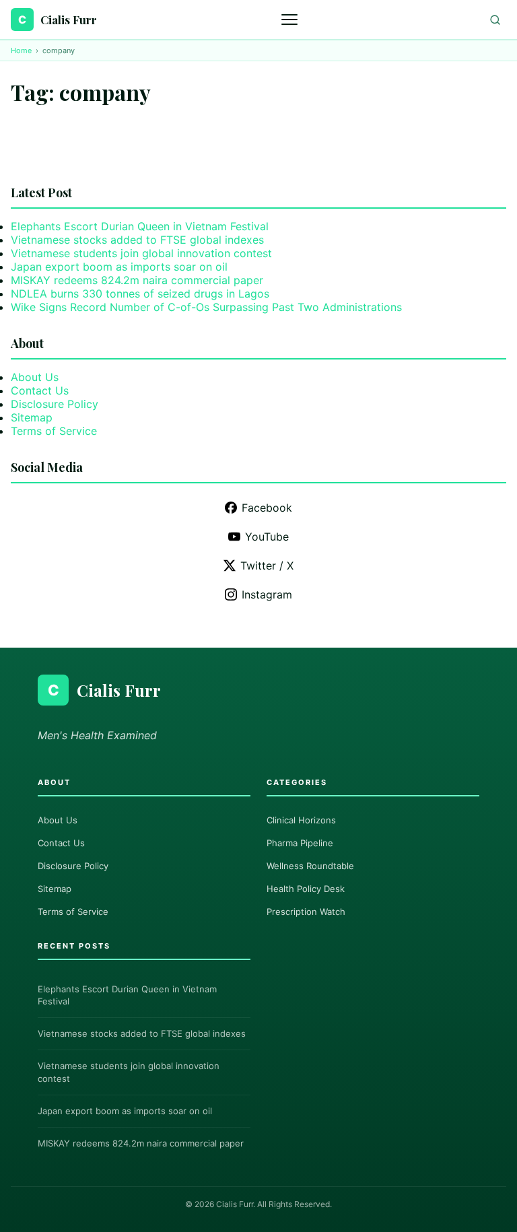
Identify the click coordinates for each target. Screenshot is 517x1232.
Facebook (267, 507)
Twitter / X (267, 565)
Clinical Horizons (301, 820)
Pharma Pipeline (300, 842)
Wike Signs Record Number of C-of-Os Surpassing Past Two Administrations (206, 307)
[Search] (495, 20)
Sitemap (32, 417)
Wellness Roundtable (310, 865)
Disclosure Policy (54, 404)
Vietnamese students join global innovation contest (141, 253)
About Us (35, 377)
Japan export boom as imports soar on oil (119, 266)
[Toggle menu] (291, 19)
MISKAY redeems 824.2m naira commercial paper (137, 280)
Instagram (267, 594)
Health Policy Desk (306, 888)
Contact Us (40, 390)
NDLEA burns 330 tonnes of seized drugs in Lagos (140, 293)
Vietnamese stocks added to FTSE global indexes (137, 239)
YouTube (267, 536)
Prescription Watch (306, 911)
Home (21, 50)
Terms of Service (54, 431)
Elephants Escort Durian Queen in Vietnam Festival (140, 226)
